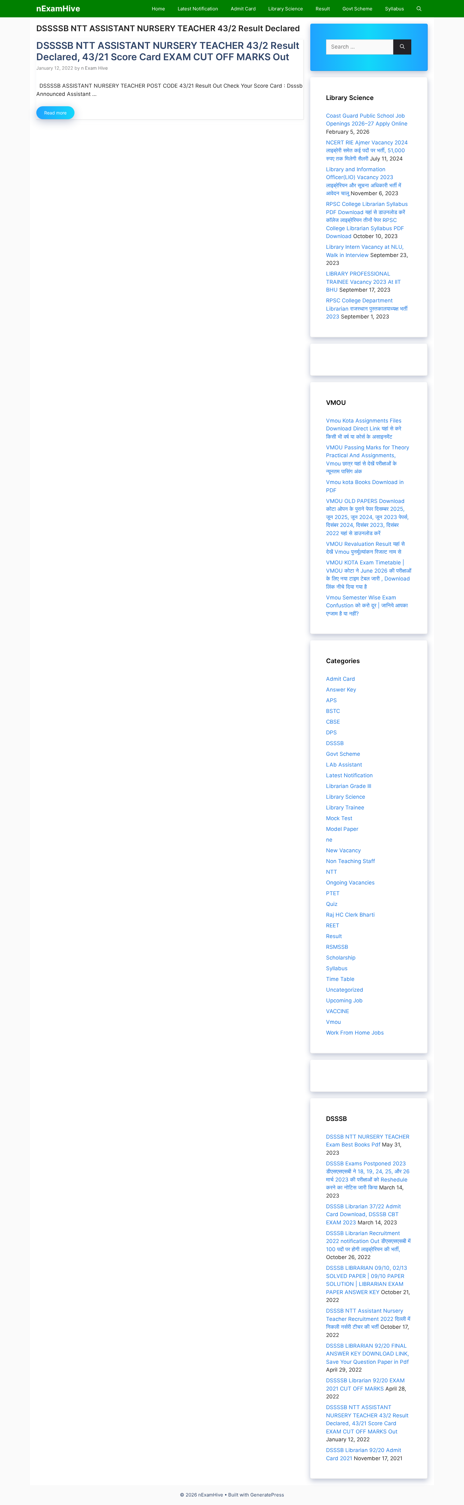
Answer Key (341, 689)
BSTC (333, 711)
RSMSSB (337, 947)
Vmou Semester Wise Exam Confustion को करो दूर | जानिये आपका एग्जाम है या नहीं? (367, 605)
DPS (331, 732)
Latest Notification (198, 9)
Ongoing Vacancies (350, 882)
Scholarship (340, 957)
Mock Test (339, 818)
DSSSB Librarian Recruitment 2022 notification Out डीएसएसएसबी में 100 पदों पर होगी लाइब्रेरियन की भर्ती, (368, 1241)
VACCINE (337, 1011)
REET (332, 925)
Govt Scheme (357, 9)
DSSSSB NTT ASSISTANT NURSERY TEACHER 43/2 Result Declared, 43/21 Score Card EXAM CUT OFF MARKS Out (167, 51)
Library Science (285, 9)
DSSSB (335, 743)
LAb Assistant (344, 764)
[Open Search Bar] (419, 8)
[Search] (402, 47)
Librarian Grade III (348, 786)
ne (329, 840)
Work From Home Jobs (355, 1033)
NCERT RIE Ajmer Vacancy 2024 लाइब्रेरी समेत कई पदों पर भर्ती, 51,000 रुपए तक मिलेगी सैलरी (367, 150)
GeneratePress (267, 1495)
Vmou (333, 1022)
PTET (333, 893)
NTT (331, 872)
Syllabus (394, 9)
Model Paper (342, 829)
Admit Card (243, 9)
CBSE (333, 722)
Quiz (331, 904)
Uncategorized (344, 990)
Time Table (340, 979)
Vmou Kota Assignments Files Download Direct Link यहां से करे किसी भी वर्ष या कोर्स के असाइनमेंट (364, 428)
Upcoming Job (344, 1000)
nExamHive (58, 8)
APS (331, 700)
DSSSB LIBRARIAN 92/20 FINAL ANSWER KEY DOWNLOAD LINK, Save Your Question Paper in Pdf (367, 1354)
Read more (55, 112)
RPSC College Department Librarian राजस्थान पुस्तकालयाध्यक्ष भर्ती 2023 (366, 308)
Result (323, 9)
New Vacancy (343, 850)
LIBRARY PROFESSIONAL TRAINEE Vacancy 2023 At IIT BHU (363, 282)
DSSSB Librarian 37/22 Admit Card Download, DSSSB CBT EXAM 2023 (363, 1214)
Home (158, 9)
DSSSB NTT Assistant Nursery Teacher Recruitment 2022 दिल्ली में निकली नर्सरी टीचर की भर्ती (368, 1319)
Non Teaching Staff (350, 861)
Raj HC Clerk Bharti (350, 915)
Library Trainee (345, 807)
